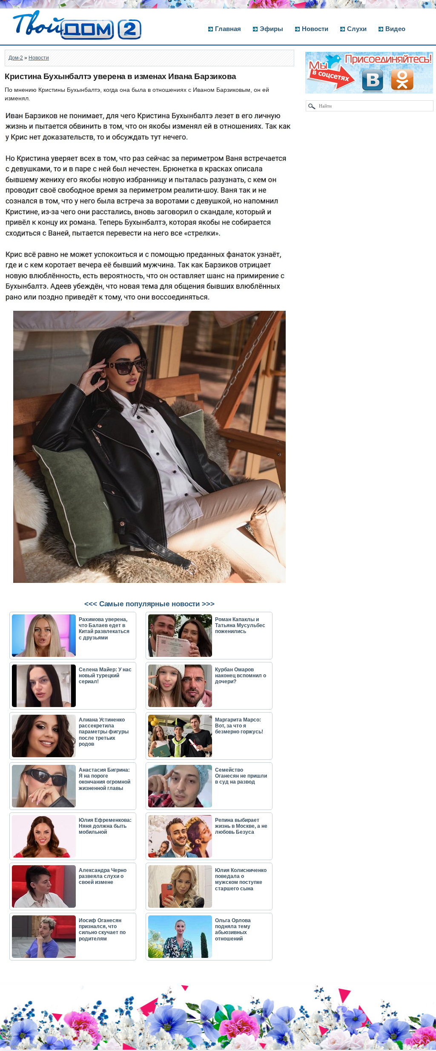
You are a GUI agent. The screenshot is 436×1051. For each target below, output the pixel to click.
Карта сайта (24, 1046)
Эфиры (271, 28)
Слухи (357, 28)
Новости (315, 28)
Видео (395, 28)
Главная (228, 28)
